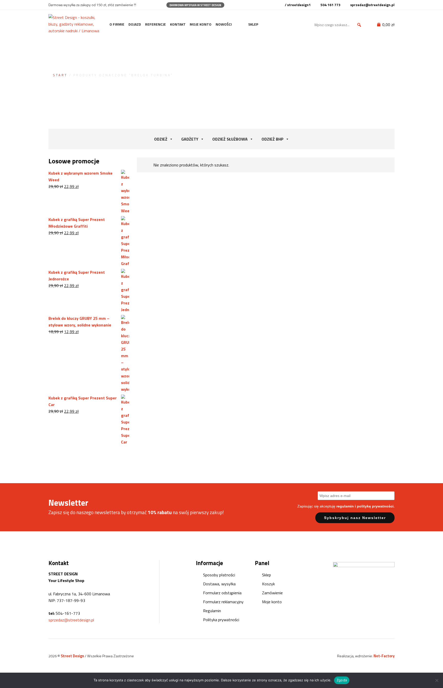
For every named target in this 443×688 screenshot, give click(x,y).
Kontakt (178, 24)
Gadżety (189, 139)
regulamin (345, 506)
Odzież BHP (272, 139)
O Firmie (116, 24)
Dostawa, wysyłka (219, 584)
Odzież (160, 139)
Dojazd (134, 24)
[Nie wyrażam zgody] (436, 680)
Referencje (155, 24)
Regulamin (212, 611)
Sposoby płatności (219, 575)
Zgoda (342, 680)
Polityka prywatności (221, 620)
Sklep (253, 24)
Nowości (224, 24)
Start (60, 75)
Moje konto (201, 24)
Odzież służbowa (230, 139)
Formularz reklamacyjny (223, 602)
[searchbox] (338, 25)
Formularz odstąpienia (222, 593)
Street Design (73, 656)
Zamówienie (272, 593)
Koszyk (268, 584)
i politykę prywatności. (375, 506)
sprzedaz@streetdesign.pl (71, 620)
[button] (359, 25)
